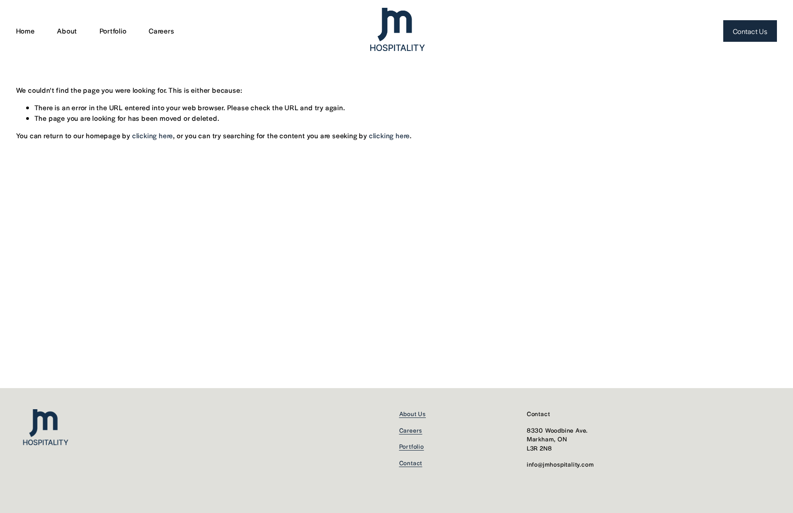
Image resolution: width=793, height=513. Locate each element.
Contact (411, 462)
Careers (161, 30)
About (67, 30)
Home (25, 30)
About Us (412, 413)
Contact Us (750, 31)
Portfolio (113, 30)
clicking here (152, 135)
